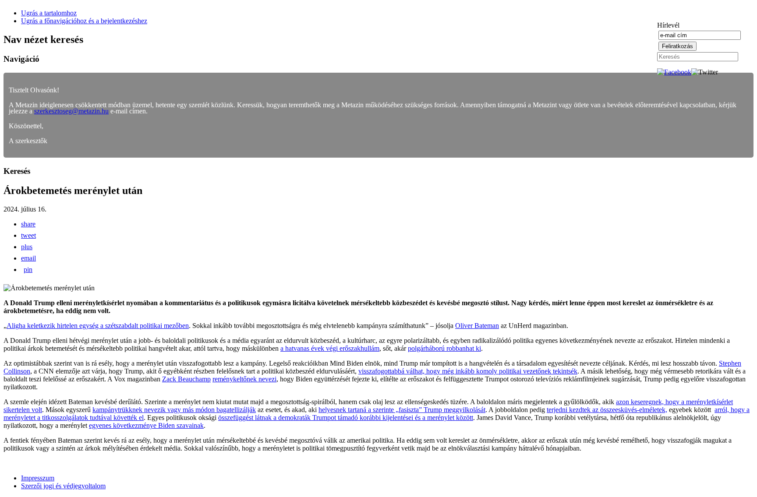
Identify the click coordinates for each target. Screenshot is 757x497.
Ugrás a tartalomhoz (49, 13)
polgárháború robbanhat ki (444, 348)
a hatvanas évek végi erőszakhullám (329, 348)
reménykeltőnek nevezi (244, 379)
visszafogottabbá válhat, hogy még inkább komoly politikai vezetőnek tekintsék (467, 371)
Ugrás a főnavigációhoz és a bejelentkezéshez (84, 21)
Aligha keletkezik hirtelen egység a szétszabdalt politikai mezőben (98, 325)
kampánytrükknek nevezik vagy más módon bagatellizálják (174, 409)
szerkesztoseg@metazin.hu (71, 111)
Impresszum (37, 478)
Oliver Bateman (477, 325)
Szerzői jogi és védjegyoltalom (63, 486)
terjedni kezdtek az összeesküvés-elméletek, (607, 409)
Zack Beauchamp (186, 379)
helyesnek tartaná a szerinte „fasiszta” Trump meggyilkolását (401, 409)
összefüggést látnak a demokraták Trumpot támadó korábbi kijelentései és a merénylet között (345, 417)
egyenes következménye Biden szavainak (146, 425)
